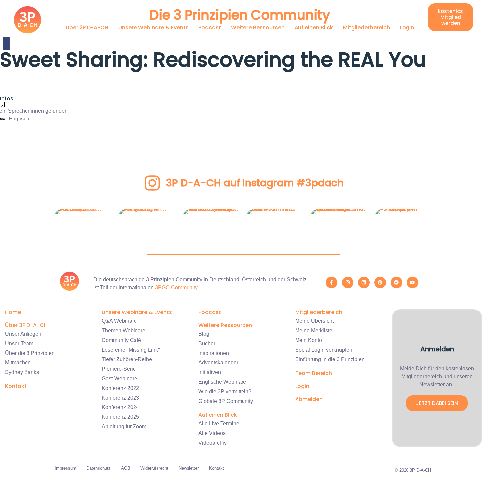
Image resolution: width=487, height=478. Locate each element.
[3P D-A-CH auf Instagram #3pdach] (152, 183)
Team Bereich (313, 373)
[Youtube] (412, 282)
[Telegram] (396, 282)
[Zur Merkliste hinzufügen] (2, 104)
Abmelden (309, 399)
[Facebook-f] (331, 282)
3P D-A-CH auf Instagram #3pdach (255, 183)
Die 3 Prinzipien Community (239, 15)
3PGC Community (176, 287)
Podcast (209, 27)
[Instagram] (347, 282)
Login (407, 27)
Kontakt (16, 386)
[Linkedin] (364, 282)
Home (13, 312)
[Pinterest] (380, 282)
